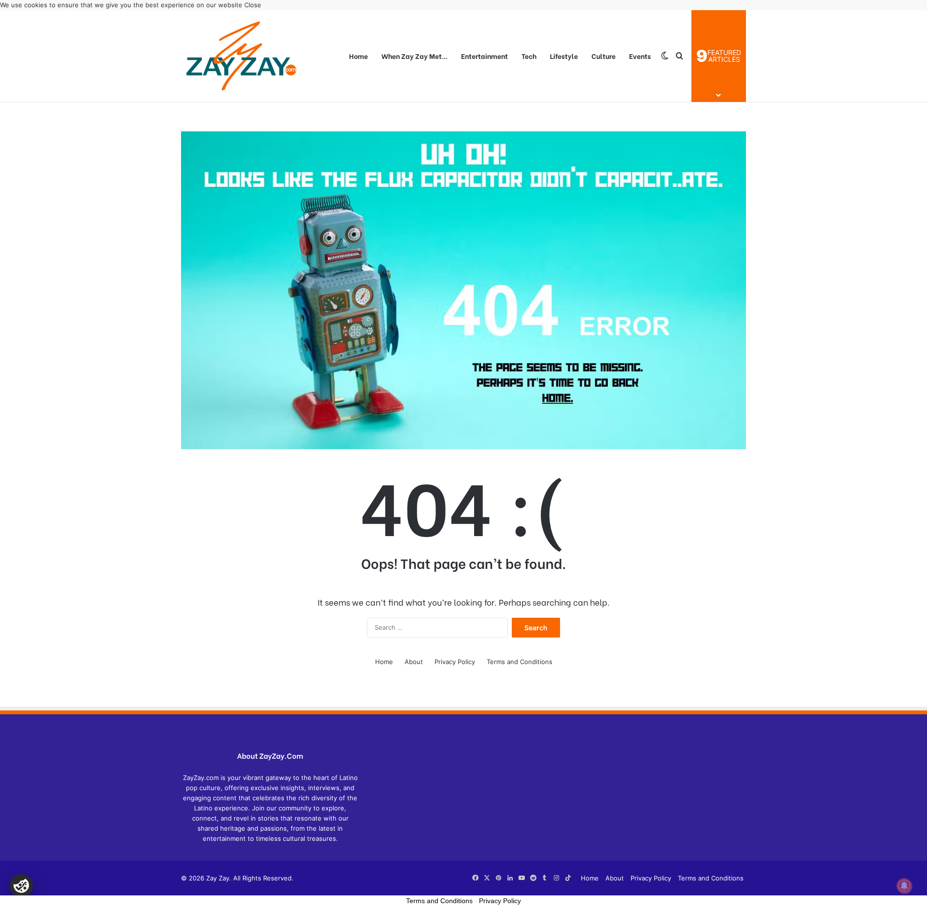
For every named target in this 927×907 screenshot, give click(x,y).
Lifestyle (564, 56)
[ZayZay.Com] (241, 56)
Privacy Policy (455, 662)
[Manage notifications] (904, 885)
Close (252, 5)
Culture (603, 56)
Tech (528, 56)
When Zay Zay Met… (414, 56)
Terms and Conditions (519, 662)
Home (358, 56)
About (414, 662)
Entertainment (484, 56)
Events (640, 56)
